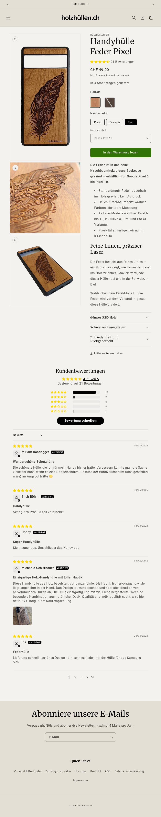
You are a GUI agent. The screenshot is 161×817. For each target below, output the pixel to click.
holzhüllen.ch (85, 805)
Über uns (81, 771)
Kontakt (95, 771)
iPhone (97, 122)
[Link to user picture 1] (22, 615)
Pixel (130, 122)
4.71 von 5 (91, 379)
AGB (108, 771)
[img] (22, 446)
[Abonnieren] (111, 737)
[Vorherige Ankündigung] (7, 4)
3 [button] (82, 677)
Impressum (80, 780)
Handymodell (98, 130)
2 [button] (75, 677)
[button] (8, 17)
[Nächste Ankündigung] (153, 4)
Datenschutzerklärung (129, 771)
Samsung (115, 122)
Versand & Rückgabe (27, 771)
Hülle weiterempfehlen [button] (109, 353)
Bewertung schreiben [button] (80, 420)
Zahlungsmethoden (58, 771)
